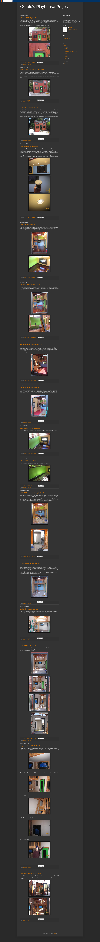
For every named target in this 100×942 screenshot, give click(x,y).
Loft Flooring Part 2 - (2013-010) (30, 428)
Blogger (55, 933)
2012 (65, 61)
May (66, 55)
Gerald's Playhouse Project (44, 6)
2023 (65, 45)
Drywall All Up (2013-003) (28, 645)
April (66, 56)
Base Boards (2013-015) (28, 225)
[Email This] (37, 62)
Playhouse (29, 64)
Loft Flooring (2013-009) (28, 460)
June (66, 53)
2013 (65, 47)
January (66, 59)
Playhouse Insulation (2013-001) (30, 873)
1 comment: (33, 277)
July (66, 48)
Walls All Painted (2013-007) (29, 563)
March (66, 58)
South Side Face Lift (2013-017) (30, 107)
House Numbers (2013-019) (29, 18)
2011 (65, 63)
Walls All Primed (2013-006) (29, 609)
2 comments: (33, 62)
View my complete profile (72, 29)
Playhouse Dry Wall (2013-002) (30, 746)
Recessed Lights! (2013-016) (29, 146)
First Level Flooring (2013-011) (30, 387)
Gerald (70, 27)
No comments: (33, 380)
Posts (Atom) (27, 925)
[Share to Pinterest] (42, 62)
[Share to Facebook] (41, 62)
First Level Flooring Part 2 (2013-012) (32, 344)
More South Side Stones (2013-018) (32, 70)
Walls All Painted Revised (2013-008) (32, 493)
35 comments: (33, 337)
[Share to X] (40, 62)
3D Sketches (25, 64)
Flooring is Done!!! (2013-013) (30, 284)
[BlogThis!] (39, 62)
